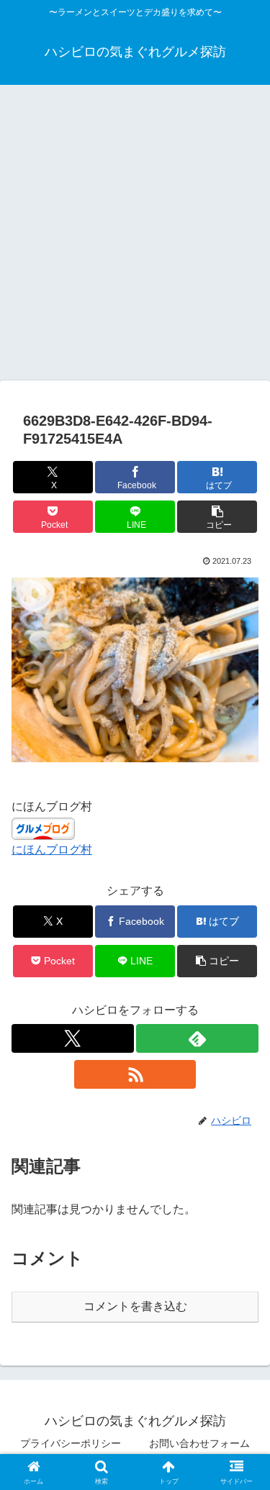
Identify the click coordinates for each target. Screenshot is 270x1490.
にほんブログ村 (52, 850)
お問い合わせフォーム (199, 1443)
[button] (217, 517)
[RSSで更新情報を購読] (135, 1074)
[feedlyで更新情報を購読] (197, 1038)
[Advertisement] (135, 237)
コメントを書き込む (135, 1306)
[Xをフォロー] (73, 1038)
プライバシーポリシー (70, 1443)
